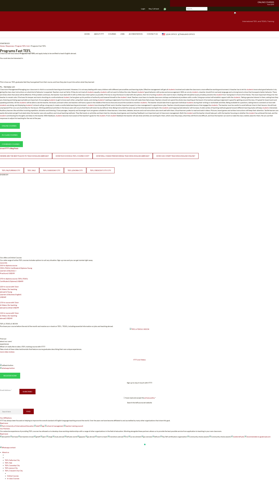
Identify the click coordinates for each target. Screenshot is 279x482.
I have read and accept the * (140, 398)
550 (1, 276)
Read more (4, 423)
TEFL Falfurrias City (12, 460)
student (195, 92)
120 (1, 321)
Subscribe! (27, 391)
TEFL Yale (31, 170)
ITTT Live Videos (139, 360)
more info (3, 263)
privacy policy (150, 398)
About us (5, 452)
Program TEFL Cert (22, 46)
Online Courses (266, 2)
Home (87, 34)
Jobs (122, 34)
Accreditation (136, 34)
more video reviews (7, 352)
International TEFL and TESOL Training (258, 21)
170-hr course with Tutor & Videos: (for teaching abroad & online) (9, 305)
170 (1, 310)
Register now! (10, 376)
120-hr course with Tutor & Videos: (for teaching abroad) (9, 315)
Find (28, 411)
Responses (10, 46)
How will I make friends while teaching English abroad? (122, 156)
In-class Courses (13, 478)
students (171, 89)
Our (6, 418)
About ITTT (99, 34)
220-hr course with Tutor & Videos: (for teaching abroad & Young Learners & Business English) (10, 292)
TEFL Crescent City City (100, 170)
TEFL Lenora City (75, 170)
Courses (112, 34)
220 (1, 300)
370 (1, 284)
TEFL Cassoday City (51, 170)
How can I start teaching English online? (175, 156)
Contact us (152, 34)
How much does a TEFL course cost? (72, 156)
